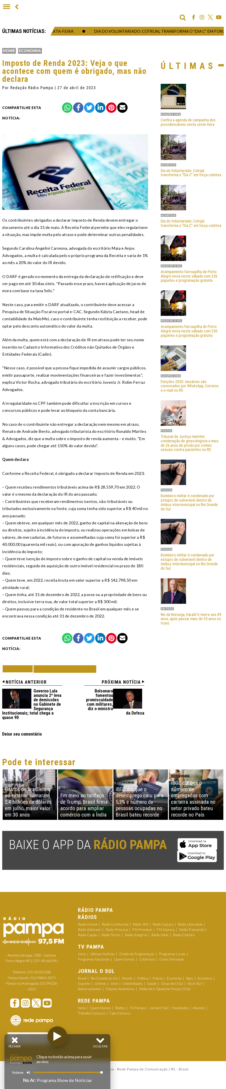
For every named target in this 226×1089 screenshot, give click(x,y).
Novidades (180, 1008)
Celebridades (132, 983)
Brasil (82, 978)
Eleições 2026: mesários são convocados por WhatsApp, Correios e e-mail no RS (190, 386)
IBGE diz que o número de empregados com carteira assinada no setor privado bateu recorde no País (193, 799)
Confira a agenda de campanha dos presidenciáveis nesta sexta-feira (188, 122)
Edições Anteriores (120, 989)
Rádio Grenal (87, 924)
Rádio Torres (111, 935)
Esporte (84, 983)
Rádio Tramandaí (191, 929)
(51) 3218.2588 (39, 972)
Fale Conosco (119, 1013)
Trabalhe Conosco (91, 1013)
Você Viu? (194, 983)
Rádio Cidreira (183, 935)
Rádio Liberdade (190, 924)
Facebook (193, 17)
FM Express (165, 929)
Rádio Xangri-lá (136, 935)
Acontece (205, 978)
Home (9, 50)
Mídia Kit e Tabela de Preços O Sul (164, 989)
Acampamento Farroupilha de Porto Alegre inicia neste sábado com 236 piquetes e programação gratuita (189, 276)
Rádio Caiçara (163, 924)
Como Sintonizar (171, 959)
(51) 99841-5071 (43, 978)
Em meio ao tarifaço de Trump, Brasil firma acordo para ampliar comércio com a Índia (84, 805)
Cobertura (147, 959)
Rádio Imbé (160, 935)
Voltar (19, 668)
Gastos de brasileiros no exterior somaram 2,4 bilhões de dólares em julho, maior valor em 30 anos (28, 802)
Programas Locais (172, 954)
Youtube (218, 17)
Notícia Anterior (26, 682)
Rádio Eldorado (89, 929)
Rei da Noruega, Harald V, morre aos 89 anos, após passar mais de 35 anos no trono (191, 618)
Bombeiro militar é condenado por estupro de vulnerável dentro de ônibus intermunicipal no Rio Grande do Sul (189, 502)
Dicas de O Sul (172, 983)
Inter (114, 983)
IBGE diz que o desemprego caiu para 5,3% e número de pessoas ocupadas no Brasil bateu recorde (140, 802)
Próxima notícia (121, 682)
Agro (189, 978)
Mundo (127, 978)
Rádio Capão (87, 935)
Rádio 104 (140, 924)
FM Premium (142, 929)
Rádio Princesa (116, 929)
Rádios (120, 1008)
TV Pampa (137, 1008)
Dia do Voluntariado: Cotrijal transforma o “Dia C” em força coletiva (191, 173)
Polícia (157, 978)
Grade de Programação (136, 954)
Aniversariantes (89, 989)
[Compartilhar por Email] (122, 107)
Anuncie (199, 1008)
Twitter (210, 17)
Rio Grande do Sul (104, 978)
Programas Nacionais (94, 959)
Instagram (202, 17)
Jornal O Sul (159, 1008)
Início (82, 954)
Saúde (152, 983)
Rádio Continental (115, 924)
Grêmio (100, 983)
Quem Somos (124, 959)
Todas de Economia (65, 669)
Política (142, 978)
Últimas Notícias (102, 954)
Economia (30, 50)
